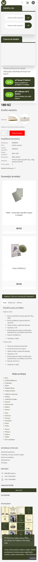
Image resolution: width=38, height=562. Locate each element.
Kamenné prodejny (7, 457)
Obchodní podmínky (7, 452)
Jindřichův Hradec (11, 399)
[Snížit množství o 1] (8, 134)
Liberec (7, 409)
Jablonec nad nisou (11, 394)
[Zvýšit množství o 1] (8, 132)
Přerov (7, 429)
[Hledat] (22, 3)
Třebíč (7, 437)
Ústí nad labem (10, 439)
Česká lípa (8, 383)
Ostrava (7, 418)
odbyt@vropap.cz (10, 473)
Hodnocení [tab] (11, 302)
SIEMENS (15, 143)
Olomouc (8, 415)
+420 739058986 (10, 479)
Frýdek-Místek (9, 388)
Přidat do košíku (17, 133)
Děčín (7, 385)
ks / (19, 490)
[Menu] (33, 3)
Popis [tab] (5, 302)
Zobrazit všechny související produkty (19, 296)
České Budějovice (11, 380)
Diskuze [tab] (19, 302)
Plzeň (7, 423)
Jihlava (7, 397)
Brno (6, 378)
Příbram (7, 432)
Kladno (7, 407)
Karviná (7, 402)
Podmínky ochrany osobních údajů (12, 454)
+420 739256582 (10, 476)
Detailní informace (7, 168)
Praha (7, 426)
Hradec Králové (10, 391)
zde (5, 557)
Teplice (7, 434)
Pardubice (8, 421)
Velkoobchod (5, 460)
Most (6, 413)
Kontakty (4, 463)
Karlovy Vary (9, 404)
